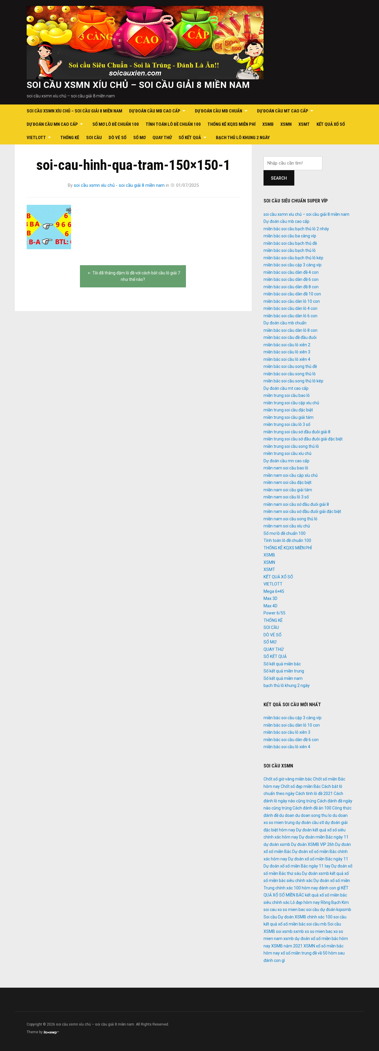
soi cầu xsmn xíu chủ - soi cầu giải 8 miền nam (119, 185)
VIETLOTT (36, 137)
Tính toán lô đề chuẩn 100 (173, 124)
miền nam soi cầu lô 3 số (286, 497)
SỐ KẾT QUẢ (190, 137)
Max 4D (270, 605)
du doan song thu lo (313, 815)
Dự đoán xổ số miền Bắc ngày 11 (318, 859)
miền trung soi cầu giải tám (289, 417)
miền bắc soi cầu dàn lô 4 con (290, 308)
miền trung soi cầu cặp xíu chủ (291, 402)
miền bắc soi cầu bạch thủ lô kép (293, 257)
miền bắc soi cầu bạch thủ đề (290, 243)
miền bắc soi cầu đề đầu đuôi (290, 337)
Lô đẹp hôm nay (305, 902)
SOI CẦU (94, 137)
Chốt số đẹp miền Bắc (301, 786)
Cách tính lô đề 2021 (314, 793)
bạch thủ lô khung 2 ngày (243, 137)
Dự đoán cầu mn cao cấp (52, 124)
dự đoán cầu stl (310, 822)
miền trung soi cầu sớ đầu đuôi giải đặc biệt (303, 439)
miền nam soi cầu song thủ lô (290, 518)
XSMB (268, 124)
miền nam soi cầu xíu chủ (287, 526)
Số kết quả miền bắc (282, 663)
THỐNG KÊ (69, 137)
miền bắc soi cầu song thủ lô (290, 373)
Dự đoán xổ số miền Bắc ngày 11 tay (297, 866)
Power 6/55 (274, 613)
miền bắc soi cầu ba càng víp (290, 236)
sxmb (298, 931)
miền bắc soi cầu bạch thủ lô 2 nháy (296, 228)
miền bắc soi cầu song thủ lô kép (293, 381)
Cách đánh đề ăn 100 (312, 808)
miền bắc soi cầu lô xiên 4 (287, 359)
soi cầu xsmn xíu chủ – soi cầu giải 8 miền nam (138, 85)
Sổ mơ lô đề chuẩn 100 (115, 124)
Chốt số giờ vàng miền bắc (288, 779)
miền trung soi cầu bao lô (287, 395)
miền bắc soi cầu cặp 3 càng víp (293, 265)
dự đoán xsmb (277, 844)
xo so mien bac (319, 931)
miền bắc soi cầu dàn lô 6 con (290, 315)
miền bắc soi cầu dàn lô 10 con (292, 301)
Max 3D (270, 598)
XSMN (286, 124)
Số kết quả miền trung (284, 671)
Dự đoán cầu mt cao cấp (282, 111)
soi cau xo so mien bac (284, 909)
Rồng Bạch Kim (335, 902)
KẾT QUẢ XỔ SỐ (331, 124)
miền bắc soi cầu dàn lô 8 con (290, 330)
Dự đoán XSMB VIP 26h (312, 844)
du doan (286, 815)
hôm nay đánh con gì (321, 888)
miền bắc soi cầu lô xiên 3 (287, 352)
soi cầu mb (316, 924)
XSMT (304, 124)
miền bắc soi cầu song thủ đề (290, 366)
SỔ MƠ (139, 137)
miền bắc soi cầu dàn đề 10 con (292, 294)
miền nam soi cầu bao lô (286, 468)
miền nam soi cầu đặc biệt (287, 482)
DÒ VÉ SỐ (117, 137)
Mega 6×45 (274, 591)
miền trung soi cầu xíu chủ (287, 453)
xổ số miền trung (296, 953)
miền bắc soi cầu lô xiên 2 (287, 344)
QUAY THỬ (162, 137)
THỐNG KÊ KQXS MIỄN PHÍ (232, 124)
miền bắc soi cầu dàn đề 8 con (291, 286)
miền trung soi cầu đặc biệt (288, 410)
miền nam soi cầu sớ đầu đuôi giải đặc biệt (302, 511)
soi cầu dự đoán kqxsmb (328, 909)
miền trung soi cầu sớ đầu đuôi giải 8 (297, 431)
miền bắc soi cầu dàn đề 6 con (291, 279)
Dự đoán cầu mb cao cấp (154, 111)
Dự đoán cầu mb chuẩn (218, 111)
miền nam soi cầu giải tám (288, 489)
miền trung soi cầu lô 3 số (287, 424)
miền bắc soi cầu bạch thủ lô (290, 250)
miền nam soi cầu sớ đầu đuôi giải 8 (296, 504)
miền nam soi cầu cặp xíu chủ (291, 475)
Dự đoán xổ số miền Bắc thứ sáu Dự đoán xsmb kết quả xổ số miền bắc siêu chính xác (308, 873)
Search (279, 178)
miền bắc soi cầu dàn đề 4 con (291, 272)
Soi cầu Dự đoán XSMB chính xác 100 (298, 917)
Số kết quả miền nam (283, 678)
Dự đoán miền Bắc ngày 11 (324, 837)
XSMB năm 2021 (287, 946)
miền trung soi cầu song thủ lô (291, 446)
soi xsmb (284, 931)
